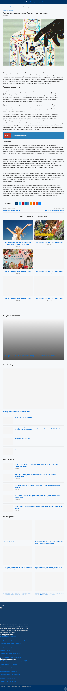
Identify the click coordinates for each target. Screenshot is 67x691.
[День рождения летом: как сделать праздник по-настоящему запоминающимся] (8, 466)
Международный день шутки (9, 647)
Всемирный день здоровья (8, 636)
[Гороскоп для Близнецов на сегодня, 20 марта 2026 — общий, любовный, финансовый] (17, 555)
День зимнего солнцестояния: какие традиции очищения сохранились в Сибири (39, 507)
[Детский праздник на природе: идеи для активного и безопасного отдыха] (8, 487)
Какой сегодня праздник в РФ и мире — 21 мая (17, 271)
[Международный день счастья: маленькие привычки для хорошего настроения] (18, 230)
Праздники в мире (15, 7)
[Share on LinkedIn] (26, 203)
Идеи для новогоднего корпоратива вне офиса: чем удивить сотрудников (35, 475)
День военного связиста (7, 678)
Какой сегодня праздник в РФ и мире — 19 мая (17, 298)
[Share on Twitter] (20, 203)
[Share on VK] (28, 203)
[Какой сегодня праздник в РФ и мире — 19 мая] (18, 286)
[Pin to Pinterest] (23, 203)
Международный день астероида (10, 674)
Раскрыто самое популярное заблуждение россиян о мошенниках (30, 356)
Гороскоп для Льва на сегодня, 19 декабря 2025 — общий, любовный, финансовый (49, 568)
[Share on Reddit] (34, 203)
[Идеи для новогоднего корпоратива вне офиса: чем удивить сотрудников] (8, 477)
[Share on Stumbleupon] (37, 203)
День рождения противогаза (8, 664)
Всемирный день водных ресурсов (10, 657)
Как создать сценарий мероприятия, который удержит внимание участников (37, 496)
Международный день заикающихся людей (13, 640)
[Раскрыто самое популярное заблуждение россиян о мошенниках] (33, 339)
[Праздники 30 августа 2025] (8, 441)
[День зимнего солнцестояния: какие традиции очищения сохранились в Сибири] (8, 508)
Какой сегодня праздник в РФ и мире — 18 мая (49, 298)
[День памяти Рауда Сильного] (8, 420)
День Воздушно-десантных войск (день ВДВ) (13, 661)
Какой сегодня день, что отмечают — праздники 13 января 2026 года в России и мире (49, 593)
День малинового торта (21, 449)
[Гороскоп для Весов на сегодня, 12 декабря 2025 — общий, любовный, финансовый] (49, 530)
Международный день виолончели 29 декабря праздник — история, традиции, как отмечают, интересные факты (38, 428)
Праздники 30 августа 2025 (22, 438)
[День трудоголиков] (17, 530)
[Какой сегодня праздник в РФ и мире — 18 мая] (49, 286)
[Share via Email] (39, 203)
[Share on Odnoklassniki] (31, 203)
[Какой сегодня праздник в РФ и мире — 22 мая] (49, 230)
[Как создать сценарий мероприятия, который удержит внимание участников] (8, 498)
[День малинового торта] (8, 451)
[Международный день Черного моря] (33, 388)
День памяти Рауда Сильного (23, 417)
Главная (5, 7)
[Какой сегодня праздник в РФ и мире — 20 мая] (49, 259)
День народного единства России (10, 653)
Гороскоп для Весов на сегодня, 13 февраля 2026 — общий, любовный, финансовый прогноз (17, 593)
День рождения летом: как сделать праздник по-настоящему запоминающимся (36, 465)
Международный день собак (9, 671)
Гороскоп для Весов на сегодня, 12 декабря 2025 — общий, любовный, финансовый (49, 542)
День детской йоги (5, 650)
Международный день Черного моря (16, 411)
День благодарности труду (8, 681)
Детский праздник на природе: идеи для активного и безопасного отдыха (37, 486)
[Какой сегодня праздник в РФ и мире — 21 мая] (18, 259)
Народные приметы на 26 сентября (10, 643)
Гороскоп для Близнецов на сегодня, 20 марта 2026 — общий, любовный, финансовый (17, 568)
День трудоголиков (8, 541)
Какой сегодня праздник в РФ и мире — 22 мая (49, 242)
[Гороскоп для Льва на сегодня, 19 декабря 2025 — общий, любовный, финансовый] (49, 555)
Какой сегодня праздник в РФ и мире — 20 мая (49, 271)
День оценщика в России (7, 668)
